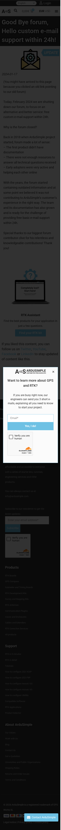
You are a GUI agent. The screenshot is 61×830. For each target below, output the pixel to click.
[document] (30, 415)
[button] (53, 371)
